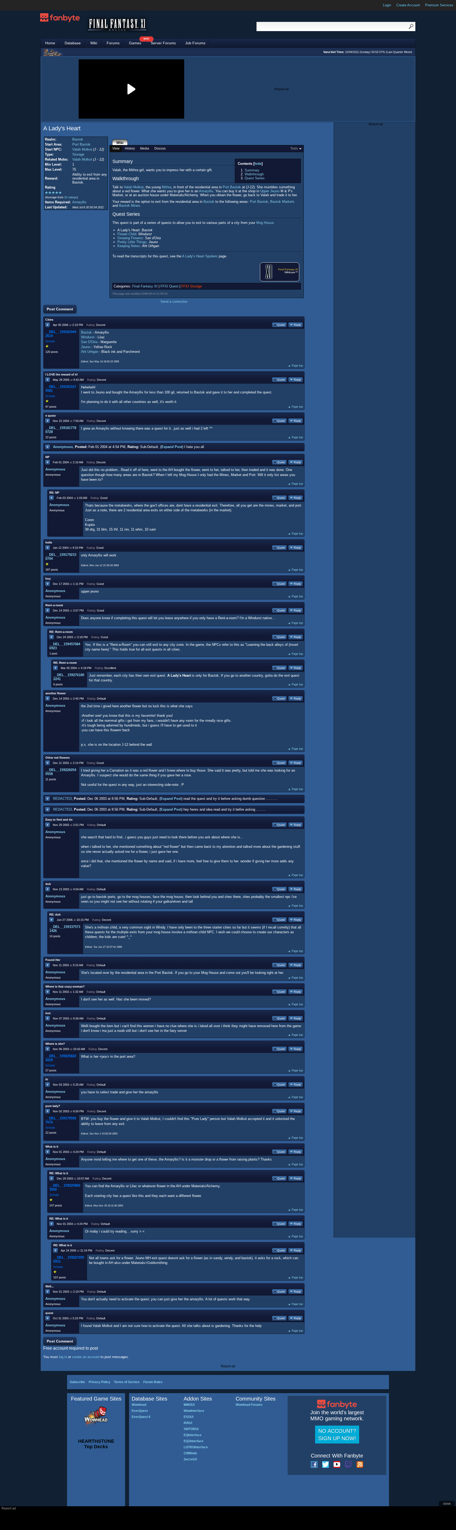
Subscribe (77, 1382)
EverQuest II (141, 1417)
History (130, 148)
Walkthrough (254, 174)
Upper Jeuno (269, 191)
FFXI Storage (191, 286)
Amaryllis (79, 202)
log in (63, 1357)
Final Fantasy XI (288, 269)
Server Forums (163, 43)
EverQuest (140, 1411)
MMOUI (189, 1405)
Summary (252, 170)
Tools (294, 148)
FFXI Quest (169, 286)
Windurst (87, 337)
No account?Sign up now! (337, 1434)
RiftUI (188, 1423)
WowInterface (194, 1411)
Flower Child (126, 234)
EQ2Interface (193, 1441)
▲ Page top (295, 365)
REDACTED (62, 799)
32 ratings (70, 197)
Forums (113, 43)
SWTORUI (191, 1429)
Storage (78, 154)
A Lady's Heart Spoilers (200, 256)
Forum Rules (153, 1382)
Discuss (160, 148)
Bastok (77, 139)
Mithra (166, 187)
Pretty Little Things (131, 242)
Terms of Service (127, 1382)
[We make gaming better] (17, 5)
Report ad (281, 89)
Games (137, 42)
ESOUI (188, 1417)
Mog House (265, 223)
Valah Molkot (82, 149)
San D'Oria (89, 342)
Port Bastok (81, 144)
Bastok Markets (282, 202)
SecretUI (190, 1459)
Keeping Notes (128, 246)
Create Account (408, 5)
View (116, 148)
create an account (85, 1357)
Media (144, 148)
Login (387, 5)
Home (50, 43)
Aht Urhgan (89, 352)
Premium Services (439, 5)
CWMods (190, 1453)
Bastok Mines (129, 206)
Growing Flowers (130, 238)
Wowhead (139, 1405)
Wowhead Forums (249, 1405)
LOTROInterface (196, 1447)
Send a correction (173, 302)
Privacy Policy (99, 1382)
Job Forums (195, 43)
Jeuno (85, 347)
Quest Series (255, 178)
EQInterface (193, 1435)
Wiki (93, 43)
